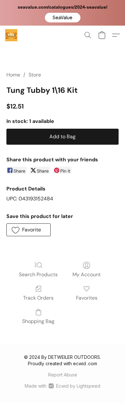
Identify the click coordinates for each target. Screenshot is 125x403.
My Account (86, 274)
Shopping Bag (38, 321)
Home (13, 74)
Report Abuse (62, 374)
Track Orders (38, 297)
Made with (62, 386)
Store (35, 74)
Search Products (38, 274)
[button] (62, 17)
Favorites (86, 297)
